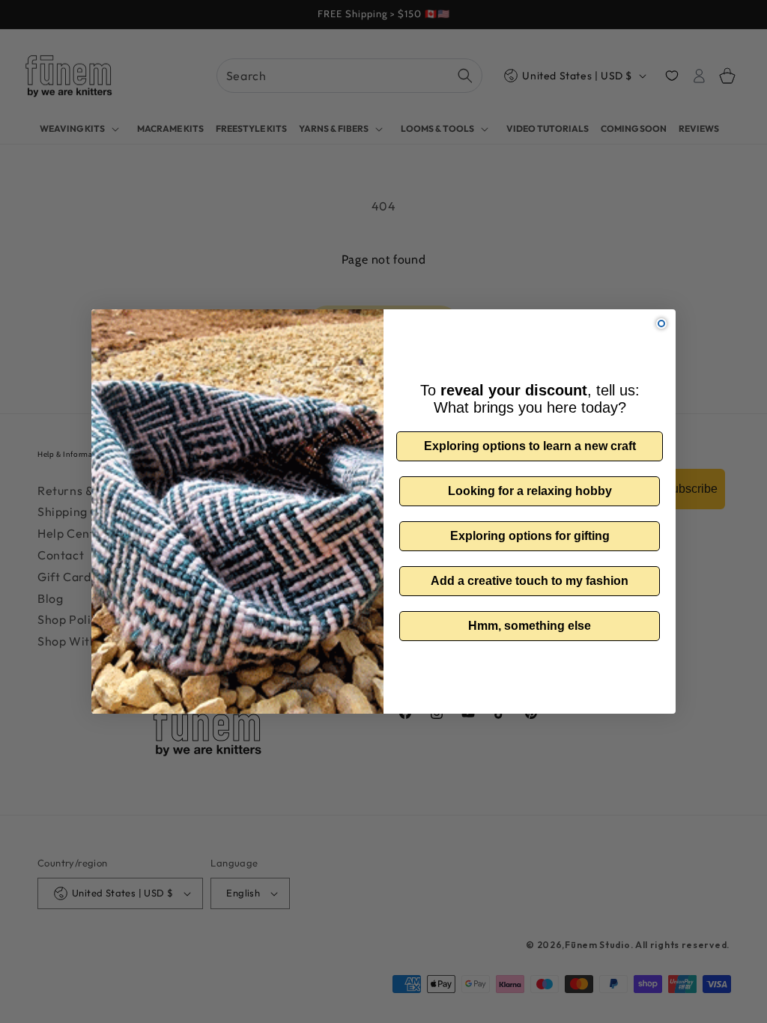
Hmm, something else (529, 625)
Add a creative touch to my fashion (529, 580)
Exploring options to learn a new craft (530, 446)
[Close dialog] (661, 324)
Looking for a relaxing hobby (530, 491)
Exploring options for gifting (530, 535)
